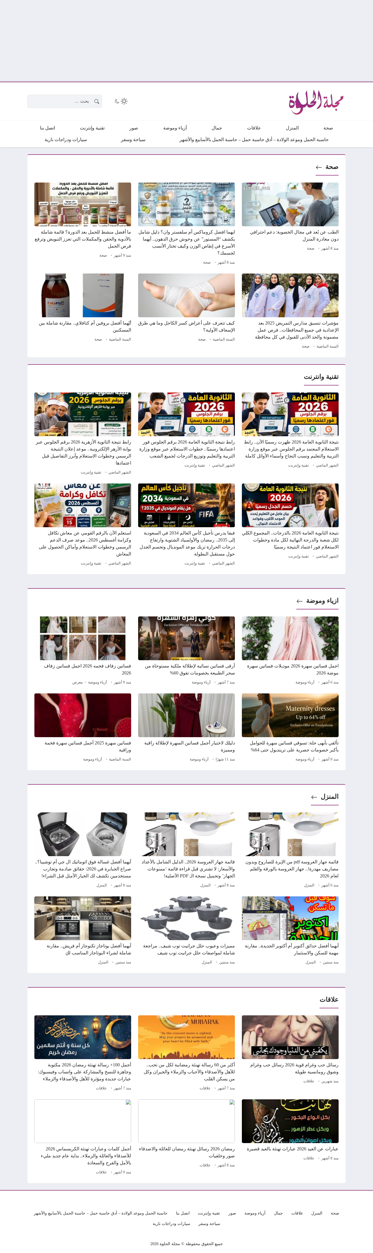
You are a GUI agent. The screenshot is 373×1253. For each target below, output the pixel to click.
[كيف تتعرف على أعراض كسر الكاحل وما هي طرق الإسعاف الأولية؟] (186, 312)
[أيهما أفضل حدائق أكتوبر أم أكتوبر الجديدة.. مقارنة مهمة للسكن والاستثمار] (290, 931)
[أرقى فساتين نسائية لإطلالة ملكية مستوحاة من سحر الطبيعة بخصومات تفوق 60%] (186, 651)
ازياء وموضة (322, 600)
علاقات (308, 1081)
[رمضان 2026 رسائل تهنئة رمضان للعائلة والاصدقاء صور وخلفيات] (186, 1137)
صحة (332, 166)
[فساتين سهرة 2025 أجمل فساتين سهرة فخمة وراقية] (82, 728)
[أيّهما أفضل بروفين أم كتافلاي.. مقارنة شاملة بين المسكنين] (82, 312)
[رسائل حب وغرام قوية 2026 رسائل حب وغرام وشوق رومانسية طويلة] (290, 1053)
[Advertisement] (198, 41)
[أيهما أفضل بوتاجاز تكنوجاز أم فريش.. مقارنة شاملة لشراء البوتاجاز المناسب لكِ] (82, 931)
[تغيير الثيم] (120, 101)
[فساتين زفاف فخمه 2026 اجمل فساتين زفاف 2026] (82, 651)
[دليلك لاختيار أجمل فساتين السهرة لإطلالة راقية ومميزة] (186, 728)
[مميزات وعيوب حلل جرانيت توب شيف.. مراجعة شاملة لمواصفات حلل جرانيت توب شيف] (186, 931)
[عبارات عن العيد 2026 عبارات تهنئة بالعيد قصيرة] (290, 1137)
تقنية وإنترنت (298, 465)
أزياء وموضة (304, 682)
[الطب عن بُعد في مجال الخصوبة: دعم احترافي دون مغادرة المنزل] (290, 225)
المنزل (330, 796)
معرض (77, 682)
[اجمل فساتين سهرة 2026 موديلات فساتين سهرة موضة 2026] (290, 651)
